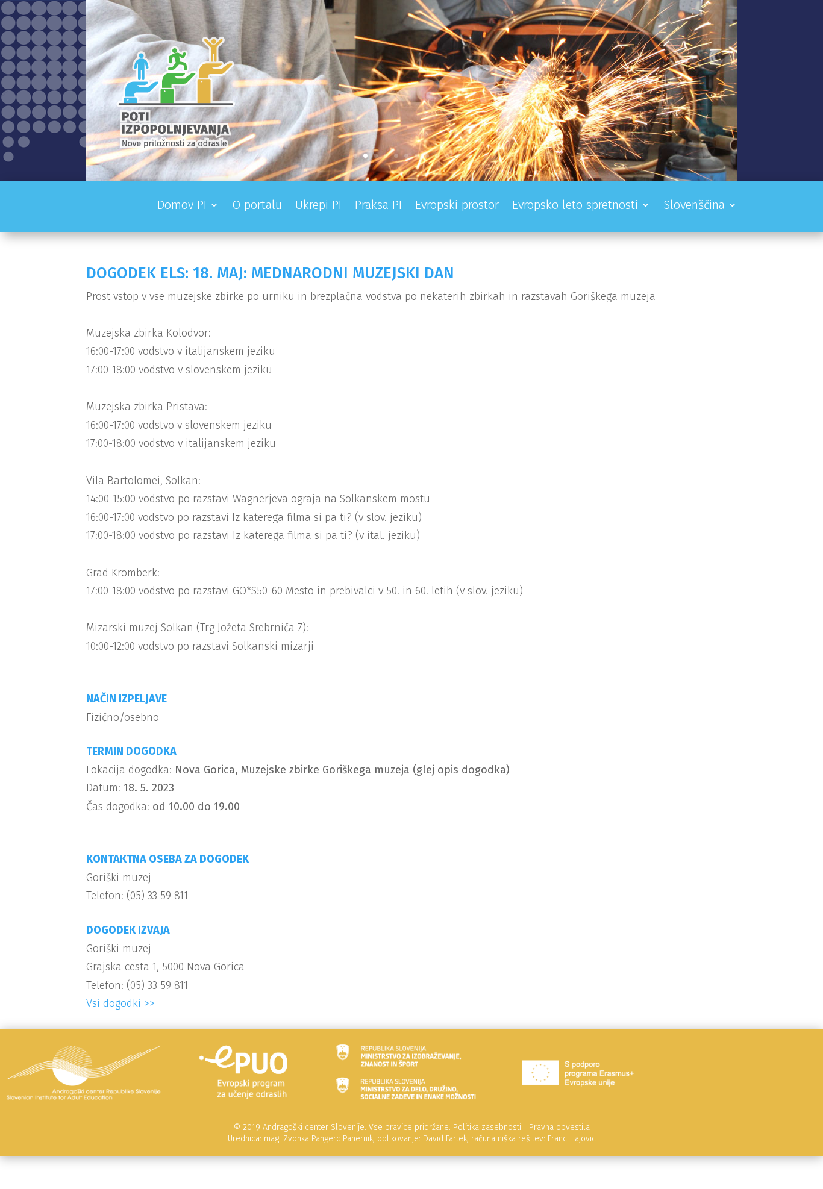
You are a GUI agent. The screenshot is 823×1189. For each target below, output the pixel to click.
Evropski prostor (457, 206)
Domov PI (182, 206)
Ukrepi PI (318, 206)
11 (457, 156)
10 (447, 156)
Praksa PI (378, 206)
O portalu (257, 206)
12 (468, 156)
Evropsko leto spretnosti (575, 206)
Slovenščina (694, 206)
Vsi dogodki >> (120, 1003)
